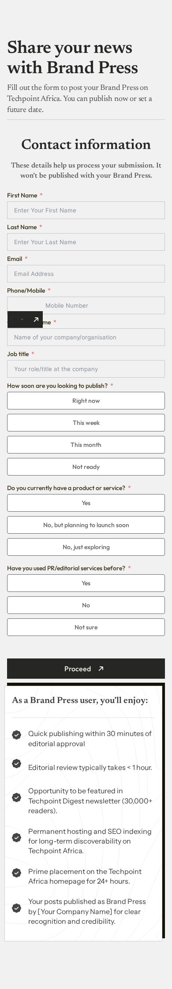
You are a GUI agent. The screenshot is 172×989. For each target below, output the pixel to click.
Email (14, 259)
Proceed (77, 668)
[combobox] (25, 319)
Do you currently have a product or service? (66, 488)
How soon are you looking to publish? (57, 386)
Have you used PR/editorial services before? (66, 568)
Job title (18, 354)
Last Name (22, 227)
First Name (22, 195)
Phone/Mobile (26, 290)
